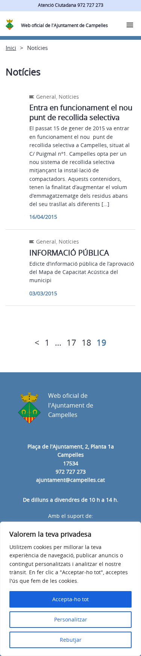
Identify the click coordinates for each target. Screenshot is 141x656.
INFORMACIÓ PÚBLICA (69, 253)
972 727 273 (71, 471)
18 (86, 342)
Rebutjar (71, 639)
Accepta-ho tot (70, 599)
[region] (70, 589)
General (46, 96)
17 (71, 342)
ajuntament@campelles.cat (70, 479)
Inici (11, 47)
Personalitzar (70, 619)
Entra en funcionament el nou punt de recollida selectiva (80, 112)
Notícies (69, 96)
